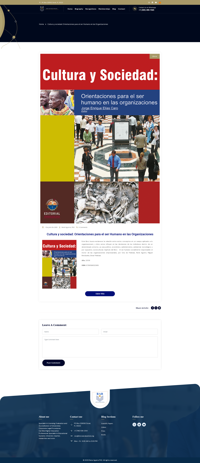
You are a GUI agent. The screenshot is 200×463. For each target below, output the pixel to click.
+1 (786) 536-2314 (81, 431)
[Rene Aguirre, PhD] (49, 9)
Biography (79, 9)
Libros (154, 56)
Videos (103, 427)
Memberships (104, 9)
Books (103, 435)
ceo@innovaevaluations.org (84, 436)
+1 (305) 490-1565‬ (146, 10)
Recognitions (90, 9)
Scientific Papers (107, 423)
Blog (114, 9)
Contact (121, 9)
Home (70, 9)
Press (103, 431)
